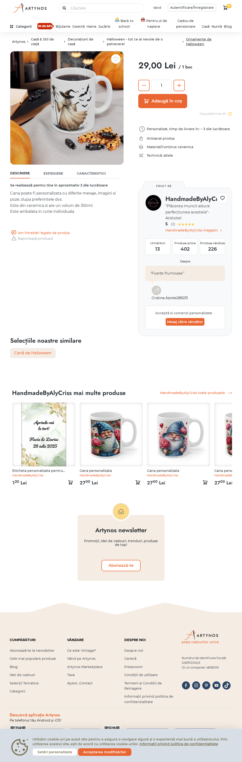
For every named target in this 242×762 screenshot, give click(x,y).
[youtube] (216, 685)
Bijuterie (63, 26)
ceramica (185, 147)
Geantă (78, 26)
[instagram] (196, 685)
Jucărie (104, 26)
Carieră (130, 658)
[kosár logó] (225, 7)
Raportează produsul (35, 238)
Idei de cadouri (22, 675)
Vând (157, 7)
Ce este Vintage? (81, 650)
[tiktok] (226, 685)
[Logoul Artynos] (29, 8)
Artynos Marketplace (85, 667)
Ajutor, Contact (80, 683)
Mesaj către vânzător (185, 322)
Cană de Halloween (33, 353)
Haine (91, 26)
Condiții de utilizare (141, 675)
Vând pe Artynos (81, 658)
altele (168, 155)
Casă (206, 26)
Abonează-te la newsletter (32, 650)
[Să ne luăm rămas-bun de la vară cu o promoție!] (45, 26)
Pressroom (133, 667)
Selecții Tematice (24, 683)
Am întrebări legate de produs (44, 233)
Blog (228, 26)
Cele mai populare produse (33, 658)
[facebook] (186, 685)
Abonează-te (121, 565)
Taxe (71, 675)
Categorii (17, 691)
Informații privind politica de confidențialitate (179, 744)
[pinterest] (206, 685)
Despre (185, 261)
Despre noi (133, 650)
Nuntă (217, 26)
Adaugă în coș (166, 101)
